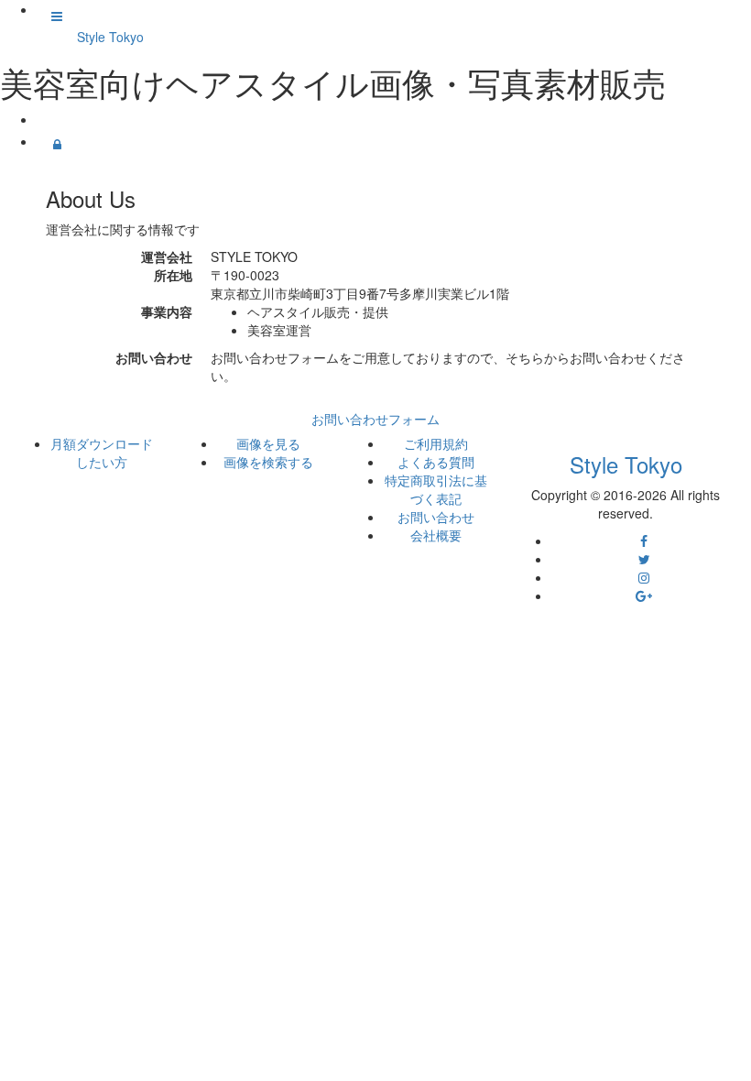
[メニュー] (57, 15)
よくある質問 (435, 462)
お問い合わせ (435, 517)
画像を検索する (268, 462)
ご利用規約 (436, 443)
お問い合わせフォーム (375, 418)
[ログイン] (57, 143)
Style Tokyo (110, 36)
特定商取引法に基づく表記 (436, 489)
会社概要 (436, 535)
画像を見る (268, 443)
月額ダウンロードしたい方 (101, 452)
